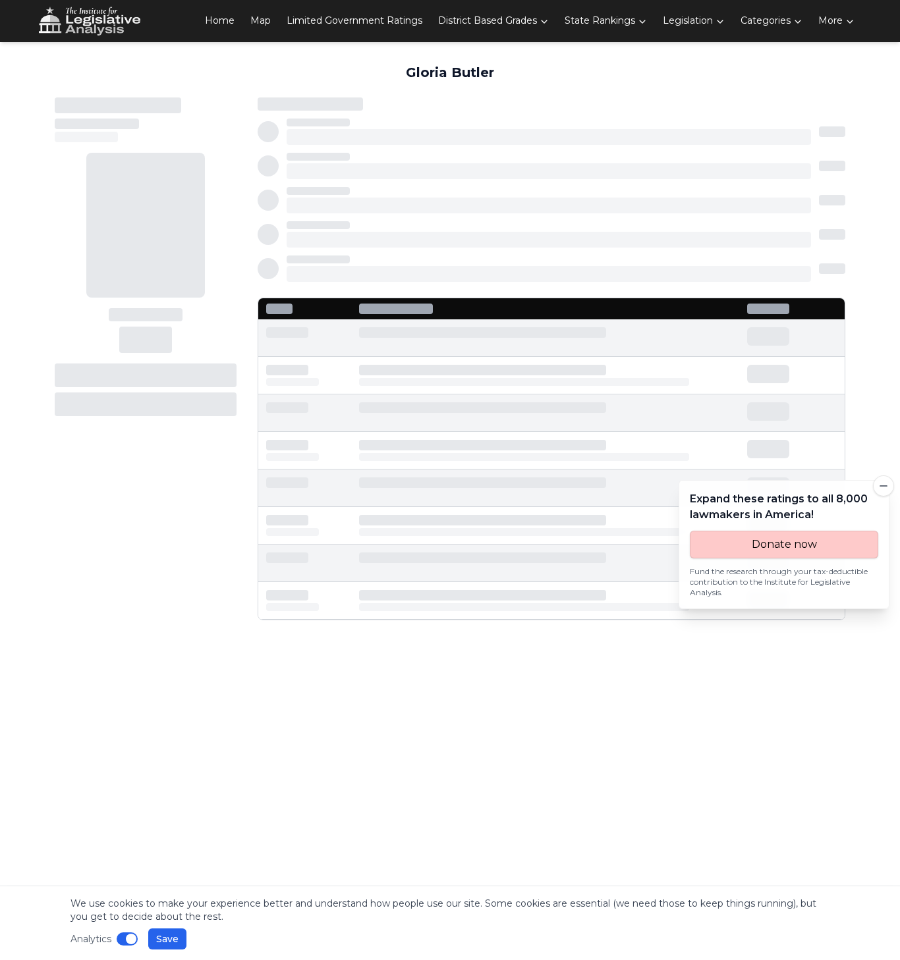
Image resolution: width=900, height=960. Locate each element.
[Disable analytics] (127, 939)
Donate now (784, 544)
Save (167, 939)
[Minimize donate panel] (883, 485)
